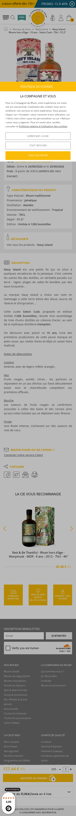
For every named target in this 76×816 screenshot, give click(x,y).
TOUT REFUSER (38, 145)
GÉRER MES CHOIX (38, 136)
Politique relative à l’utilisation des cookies (43, 126)
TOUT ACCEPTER (38, 155)
